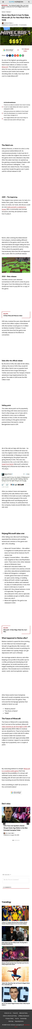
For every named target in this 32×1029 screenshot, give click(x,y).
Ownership (23, 1018)
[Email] (23, 55)
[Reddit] (18, 55)
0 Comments (22, 25)
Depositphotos (19, 1021)
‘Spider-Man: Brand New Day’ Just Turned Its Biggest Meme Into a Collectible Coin (16, 983)
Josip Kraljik (11, 833)
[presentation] (16, 815)
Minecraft (5, 67)
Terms (17, 1018)
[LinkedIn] (12, 55)
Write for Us (7, 1013)
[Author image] (3, 23)
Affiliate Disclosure (23, 1016)
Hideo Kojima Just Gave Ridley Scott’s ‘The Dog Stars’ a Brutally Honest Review (14, 943)
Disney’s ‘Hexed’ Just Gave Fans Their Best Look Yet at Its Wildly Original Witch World (15, 963)
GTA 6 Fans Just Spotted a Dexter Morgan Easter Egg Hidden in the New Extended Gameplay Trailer (16, 828)
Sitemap (10, 1021)
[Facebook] (7, 55)
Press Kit (15, 1013)
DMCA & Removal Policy (10, 1016)
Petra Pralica (9, 23)
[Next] (28, 823)
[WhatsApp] (20, 55)
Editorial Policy (23, 1013)
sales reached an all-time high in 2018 (14, 727)
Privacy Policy (10, 1018)
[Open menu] (3, 2)
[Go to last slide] (4, 823)
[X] (10, 55)
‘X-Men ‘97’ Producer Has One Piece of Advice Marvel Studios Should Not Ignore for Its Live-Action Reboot (14, 923)
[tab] (14, 840)
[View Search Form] (29, 2)
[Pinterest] (15, 55)
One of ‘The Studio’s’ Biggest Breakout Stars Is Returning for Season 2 (16, 1004)
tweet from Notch (8, 464)
